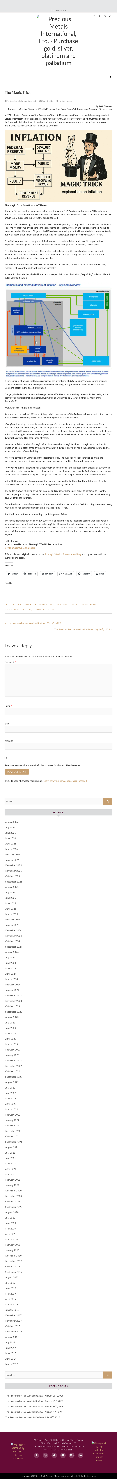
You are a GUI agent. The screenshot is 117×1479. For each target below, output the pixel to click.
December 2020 (13, 1190)
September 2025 (13, 881)
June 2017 (10, 1347)
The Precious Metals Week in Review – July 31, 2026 (32, 1417)
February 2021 (12, 1179)
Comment (10, 662)
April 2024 (10, 973)
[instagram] (45, 1455)
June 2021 (10, 1158)
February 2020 (12, 1244)
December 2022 (13, 1060)
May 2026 (10, 838)
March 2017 (11, 1364)
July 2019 (10, 1282)
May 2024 (10, 968)
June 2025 (10, 897)
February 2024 (12, 984)
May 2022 (10, 1098)
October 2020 (12, 1201)
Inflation (90, 604)
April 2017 (10, 1358)
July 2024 (10, 957)
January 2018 (12, 1309)
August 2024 (12, 952)
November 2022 (13, 1066)
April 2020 (10, 1234)
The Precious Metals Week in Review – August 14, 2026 (34, 1406)
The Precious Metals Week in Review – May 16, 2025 (83, 629)
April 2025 (10, 908)
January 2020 (12, 1250)
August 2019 (12, 1277)
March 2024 (11, 979)
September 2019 (13, 1272)
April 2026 (10, 843)
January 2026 (12, 860)
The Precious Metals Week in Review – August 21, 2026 (34, 1401)
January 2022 (12, 1120)
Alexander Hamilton (47, 604)
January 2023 (12, 1055)
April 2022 (10, 1103)
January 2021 (12, 1185)
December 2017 (13, 1315)
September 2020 (13, 1206)
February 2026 (12, 854)
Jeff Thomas (25, 604)
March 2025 (11, 914)
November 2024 (13, 935)
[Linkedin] (80, 1455)
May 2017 (10, 1353)
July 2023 (10, 1022)
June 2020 (10, 1223)
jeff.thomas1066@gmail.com (20, 547)
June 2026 (10, 832)
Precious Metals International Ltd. (28, 74)
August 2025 (12, 887)
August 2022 (12, 1082)
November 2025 (13, 870)
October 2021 (12, 1136)
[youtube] (63, 1455)
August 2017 (12, 1337)
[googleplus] (71, 1455)
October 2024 (12, 941)
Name (8, 705)
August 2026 (12, 822)
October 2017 (12, 1326)
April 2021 (10, 1168)
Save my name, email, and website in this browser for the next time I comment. (43, 765)
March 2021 (11, 1174)
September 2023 (13, 1011)
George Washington (72, 604)
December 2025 (13, 865)
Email (8, 723)
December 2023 (13, 995)
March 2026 (11, 849)
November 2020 (13, 1196)
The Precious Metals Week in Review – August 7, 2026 (33, 1411)
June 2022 (10, 1093)
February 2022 (12, 1114)
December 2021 (13, 1125)
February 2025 (12, 919)
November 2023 (13, 1000)
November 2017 (13, 1320)
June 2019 (10, 1288)
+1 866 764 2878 (59, 10)
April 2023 (10, 1038)
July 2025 (10, 892)
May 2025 (10, 903)
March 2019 (11, 1304)
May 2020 (10, 1228)
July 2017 (10, 1342)
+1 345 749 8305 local (61, 1449)
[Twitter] (54, 1455)
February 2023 (12, 1049)
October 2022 (12, 1071)
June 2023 (10, 1028)
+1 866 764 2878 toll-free (47, 1446)
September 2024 (13, 946)
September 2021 (13, 1141)
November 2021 (13, 1131)
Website (9, 740)
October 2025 (12, 876)
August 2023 (12, 1017)
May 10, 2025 (47, 101)
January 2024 (12, 990)
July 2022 (10, 1087)
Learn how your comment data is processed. (65, 780)
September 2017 (13, 1331)
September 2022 (13, 1076)
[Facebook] (36, 1455)
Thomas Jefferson (43, 610)
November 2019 (13, 1261)
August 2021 (12, 1147)
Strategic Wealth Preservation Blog (63, 554)
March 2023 (11, 1044)
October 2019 (12, 1266)
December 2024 (13, 930)
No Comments (65, 101)
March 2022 (11, 1109)
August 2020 (12, 1212)
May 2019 (10, 1293)
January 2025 (12, 925)
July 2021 (10, 1152)
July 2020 (10, 1217)
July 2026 (10, 827)
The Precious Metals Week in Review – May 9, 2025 (33, 622)
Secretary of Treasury (18, 610)
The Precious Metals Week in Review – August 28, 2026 (34, 1395)
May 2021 (10, 1163)
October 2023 (12, 1006)
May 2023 (10, 1033)
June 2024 (10, 962)
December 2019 (13, 1255)
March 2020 (11, 1239)
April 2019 (10, 1299)
